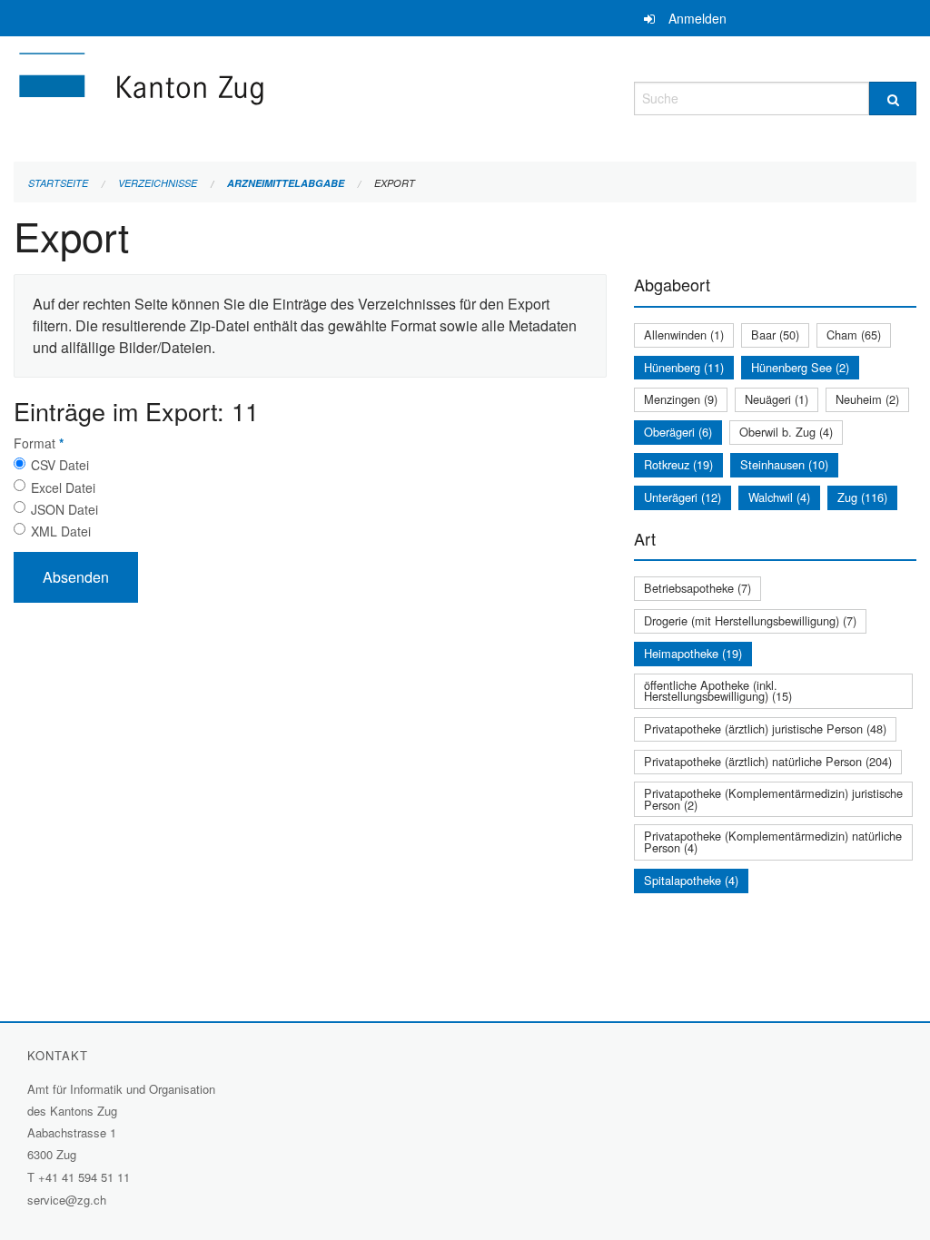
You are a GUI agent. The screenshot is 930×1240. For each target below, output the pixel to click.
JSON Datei (64, 509)
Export (394, 183)
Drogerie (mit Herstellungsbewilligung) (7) (750, 620)
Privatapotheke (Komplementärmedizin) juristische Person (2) (773, 798)
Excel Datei (63, 487)
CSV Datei (60, 465)
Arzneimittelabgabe (285, 183)
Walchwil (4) (779, 497)
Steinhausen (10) (784, 464)
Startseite (58, 183)
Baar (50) (775, 334)
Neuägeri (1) (776, 399)
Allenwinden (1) (684, 334)
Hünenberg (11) (684, 367)
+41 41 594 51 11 (84, 1177)
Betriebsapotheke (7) (697, 587)
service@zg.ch (66, 1199)
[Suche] (892, 98)
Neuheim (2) (867, 399)
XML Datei (61, 531)
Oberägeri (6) (678, 431)
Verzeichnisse (157, 183)
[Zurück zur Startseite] (250, 95)
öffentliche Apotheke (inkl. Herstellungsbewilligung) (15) (718, 690)
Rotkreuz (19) (678, 464)
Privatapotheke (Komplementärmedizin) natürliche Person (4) (773, 841)
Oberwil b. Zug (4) (786, 431)
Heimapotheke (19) (693, 653)
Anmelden (697, 18)
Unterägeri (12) (682, 497)
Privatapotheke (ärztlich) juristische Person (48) (765, 728)
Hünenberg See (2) (800, 367)
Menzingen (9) (680, 399)
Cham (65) (853, 334)
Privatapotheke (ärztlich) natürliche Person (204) (768, 761)
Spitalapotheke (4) (691, 880)
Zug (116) (862, 497)
